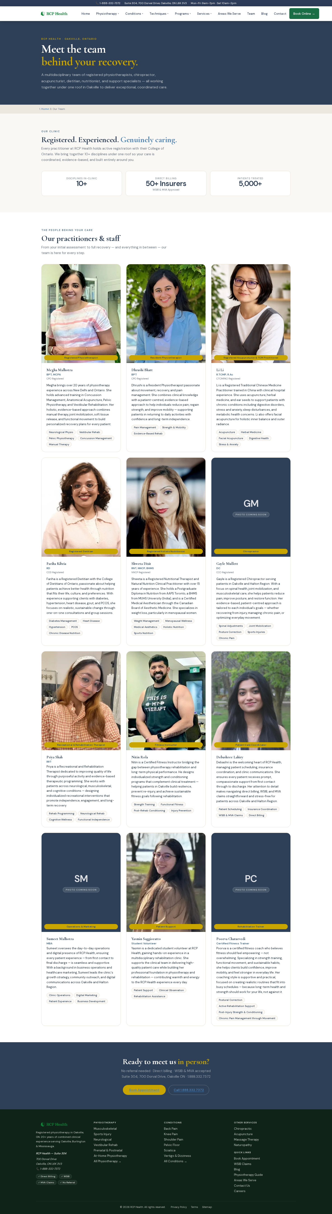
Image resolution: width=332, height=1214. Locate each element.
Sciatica (169, 1150)
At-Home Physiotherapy (110, 1156)
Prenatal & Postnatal (108, 1150)
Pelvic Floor (172, 1145)
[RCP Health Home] (61, 1124)
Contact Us (242, 1186)
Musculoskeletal (105, 1129)
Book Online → (304, 14)
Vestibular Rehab (106, 1145)
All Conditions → (175, 1161)
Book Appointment (144, 1090)
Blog (264, 14)
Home (86, 14)
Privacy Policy (179, 1207)
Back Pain (171, 1129)
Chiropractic (243, 1129)
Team (251, 14)
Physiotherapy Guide (248, 1175)
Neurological (103, 1139)
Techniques (159, 14)
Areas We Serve (229, 14)
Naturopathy (243, 1145)
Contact (280, 14)
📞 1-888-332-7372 (108, 3)
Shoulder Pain (173, 1139)
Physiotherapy (107, 14)
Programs (183, 14)
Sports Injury (102, 1134)
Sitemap (207, 1207)
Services (204, 14)
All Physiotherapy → (107, 1161)
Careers (239, 1191)
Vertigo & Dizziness (177, 1156)
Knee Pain (171, 1134)
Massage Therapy (246, 1139)
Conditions (134, 14)
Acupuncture (243, 1134)
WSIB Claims (242, 1164)
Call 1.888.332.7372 (189, 1090)
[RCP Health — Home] (54, 13)
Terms (194, 1207)
